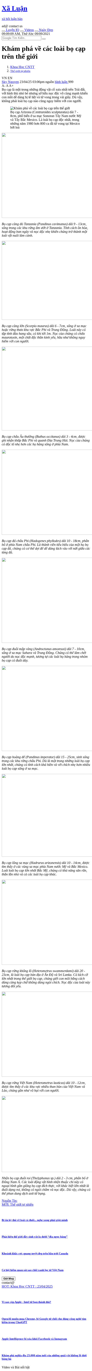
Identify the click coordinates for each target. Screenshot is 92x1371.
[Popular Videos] (22, 31)
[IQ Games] (3, 31)
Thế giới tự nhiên (20, 71)
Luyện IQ (12, 30)
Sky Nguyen (10, 82)
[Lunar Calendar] (36, 31)
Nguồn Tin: (9, 1200)
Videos (29, 30)
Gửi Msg (8, 1278)
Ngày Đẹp (45, 30)
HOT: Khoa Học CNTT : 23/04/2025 (27, 1286)
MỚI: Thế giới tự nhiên (17, 1204)
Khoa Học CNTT (22, 67)
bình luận (61, 82)
